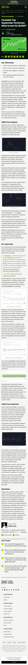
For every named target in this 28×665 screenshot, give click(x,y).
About (4, 642)
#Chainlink (8, 255)
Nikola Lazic (10, 33)
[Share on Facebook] (14, 56)
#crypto (10, 257)
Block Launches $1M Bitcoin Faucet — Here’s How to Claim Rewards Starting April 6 (15, 552)
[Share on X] (6, 56)
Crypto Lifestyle (7, 622)
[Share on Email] (20, 56)
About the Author (12, 524)
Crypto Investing (7, 611)
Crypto (12, 10)
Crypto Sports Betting (9, 636)
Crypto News (7, 597)
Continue (14, 662)
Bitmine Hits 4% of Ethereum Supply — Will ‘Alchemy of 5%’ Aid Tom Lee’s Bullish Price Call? (15, 560)
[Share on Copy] (23, 56)
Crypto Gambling (7, 634)
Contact (9, 642)
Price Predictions (8, 606)
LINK (18, 105)
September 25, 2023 (9, 276)
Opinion (5, 599)
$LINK (5, 263)
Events (5, 625)
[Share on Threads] (9, 56)
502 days (4, 175)
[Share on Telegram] (17, 56)
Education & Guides (8, 620)
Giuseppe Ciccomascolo (16, 34)
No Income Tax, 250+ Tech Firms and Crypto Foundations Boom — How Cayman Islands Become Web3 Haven (15, 568)
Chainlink (4, 81)
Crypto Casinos (7, 631)
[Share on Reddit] (11, 56)
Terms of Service (21, 642)
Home (2, 10)
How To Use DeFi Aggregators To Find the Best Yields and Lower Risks (15, 545)
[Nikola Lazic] (4, 525)
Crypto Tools (6, 614)
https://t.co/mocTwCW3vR (10, 269)
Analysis (7, 10)
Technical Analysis (19, 10)
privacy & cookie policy (14, 659)
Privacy (14, 642)
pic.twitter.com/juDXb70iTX (11, 271)
